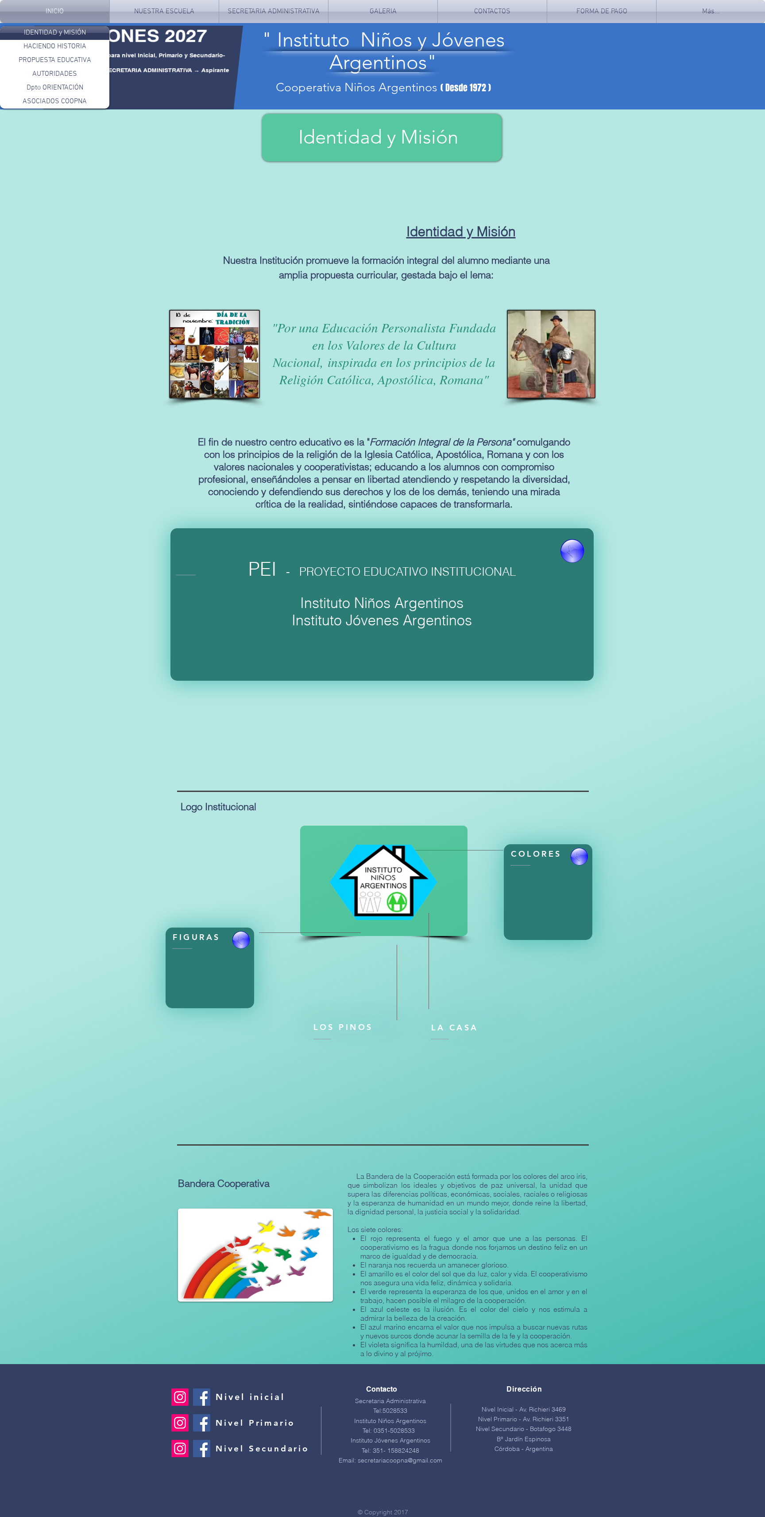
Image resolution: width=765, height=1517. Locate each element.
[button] (601, 11)
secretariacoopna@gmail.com (400, 1460)
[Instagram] (180, 1397)
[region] (548, 892)
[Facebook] (201, 1397)
